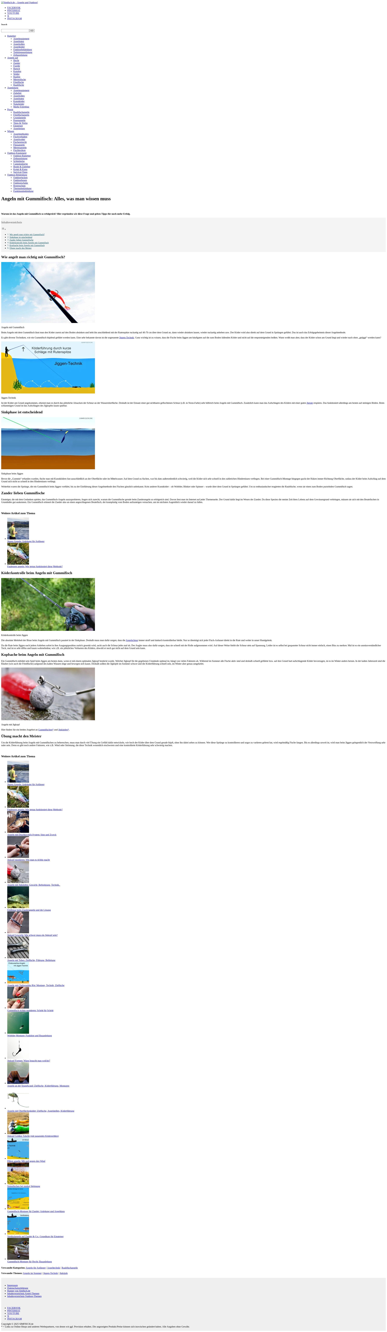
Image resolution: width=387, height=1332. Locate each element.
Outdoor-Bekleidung (17, 175)
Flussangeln (19, 145)
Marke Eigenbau (21, 106)
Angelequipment (21, 38)
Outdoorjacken (20, 177)
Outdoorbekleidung (22, 49)
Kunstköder (18, 101)
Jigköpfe (64, 1273)
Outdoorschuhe (20, 183)
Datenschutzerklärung (17, 1288)
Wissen (10, 131)
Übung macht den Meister (21, 248)
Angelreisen (19, 128)
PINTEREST (13, 10)
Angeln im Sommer (32, 1273)
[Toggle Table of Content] (3, 229)
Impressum (12, 1285)
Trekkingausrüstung (22, 52)
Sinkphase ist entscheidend (21, 237)
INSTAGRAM (14, 18)
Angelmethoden (21, 134)
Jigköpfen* (63, 729)
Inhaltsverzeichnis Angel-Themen (23, 1293)
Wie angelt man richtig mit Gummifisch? (27, 234)
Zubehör (17, 93)
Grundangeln (19, 117)
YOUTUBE (13, 13)
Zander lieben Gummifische (21, 240)
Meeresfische (19, 79)
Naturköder (18, 104)
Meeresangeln (20, 147)
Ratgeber (11, 36)
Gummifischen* (46, 729)
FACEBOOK (14, 7)
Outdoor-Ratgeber (22, 155)
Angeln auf (12, 57)
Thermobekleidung (22, 188)
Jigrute (310, 403)
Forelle (16, 66)
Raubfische (18, 85)
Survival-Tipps (20, 172)
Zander (16, 63)
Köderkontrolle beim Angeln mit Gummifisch (29, 242)
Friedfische (18, 82)
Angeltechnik (53, 1267)
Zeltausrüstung (20, 55)
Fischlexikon (19, 150)
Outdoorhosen (20, 180)
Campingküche (20, 164)
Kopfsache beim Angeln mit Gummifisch (27, 245)
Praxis (10, 109)
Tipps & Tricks (20, 123)
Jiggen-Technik (126, 337)
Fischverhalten (20, 136)
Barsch (16, 68)
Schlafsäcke (19, 161)
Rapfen (16, 76)
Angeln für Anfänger (36, 1267)
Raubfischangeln (21, 112)
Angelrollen (19, 44)
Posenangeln (19, 120)
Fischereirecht (20, 142)
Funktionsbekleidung (23, 191)
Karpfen (17, 71)
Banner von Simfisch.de (18, 1290)
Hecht (16, 60)
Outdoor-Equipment (16, 153)
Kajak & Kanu (20, 169)
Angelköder (19, 47)
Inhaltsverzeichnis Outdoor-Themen (24, 1296)
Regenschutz (19, 185)
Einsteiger (18, 126)
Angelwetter (19, 139)
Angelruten (18, 41)
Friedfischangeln (21, 115)
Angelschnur (132, 640)
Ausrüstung (12, 87)
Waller (16, 74)
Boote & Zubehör (21, 166)
